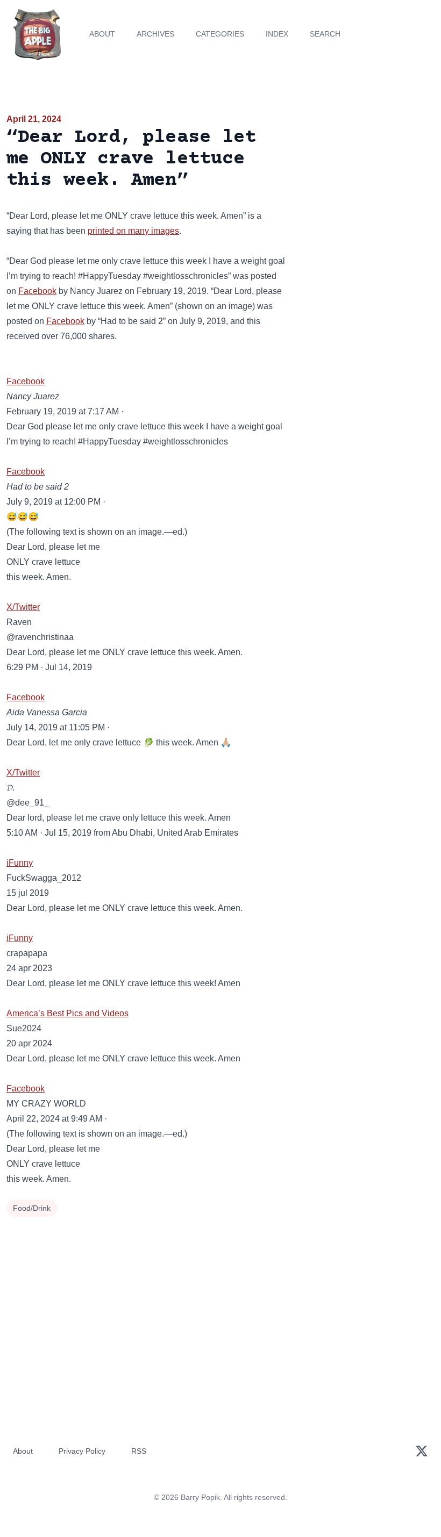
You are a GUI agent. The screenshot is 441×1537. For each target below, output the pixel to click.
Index (277, 34)
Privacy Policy (82, 1451)
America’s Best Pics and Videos (67, 1013)
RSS (138, 1451)
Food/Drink (32, 1208)
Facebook (37, 291)
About (102, 34)
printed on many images (133, 230)
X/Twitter (23, 607)
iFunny (19, 862)
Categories (220, 34)
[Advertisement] (368, 174)
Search (325, 34)
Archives (155, 34)
